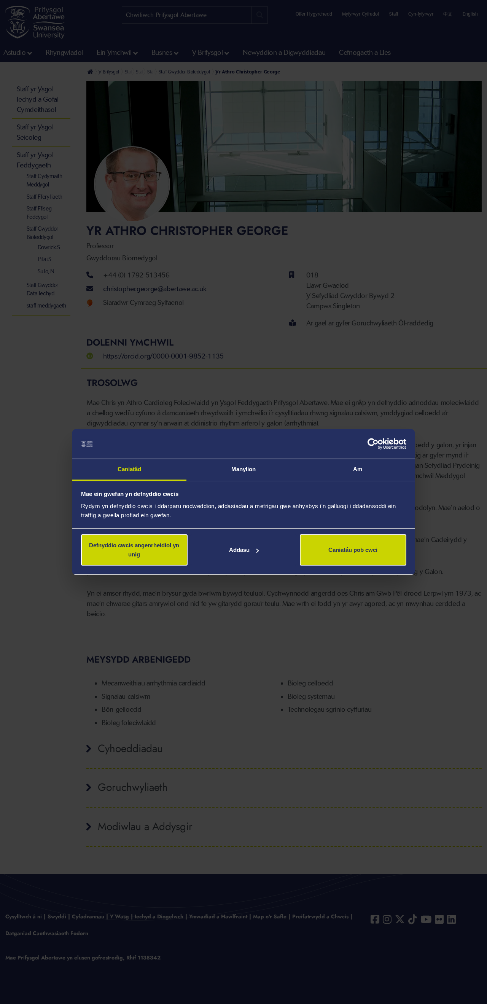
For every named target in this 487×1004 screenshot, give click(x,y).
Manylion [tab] (243, 469)
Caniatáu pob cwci (352, 550)
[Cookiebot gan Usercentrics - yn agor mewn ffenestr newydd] (373, 444)
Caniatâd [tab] (130, 469)
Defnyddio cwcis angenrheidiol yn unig (134, 550)
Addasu (239, 550)
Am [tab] (357, 469)
